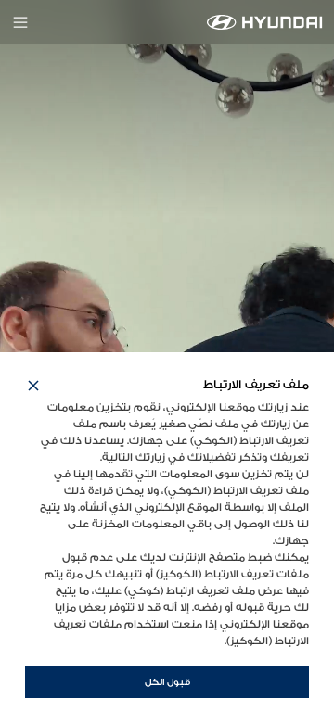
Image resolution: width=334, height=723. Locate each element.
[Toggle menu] (20, 22)
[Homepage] (265, 22)
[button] (33, 385)
